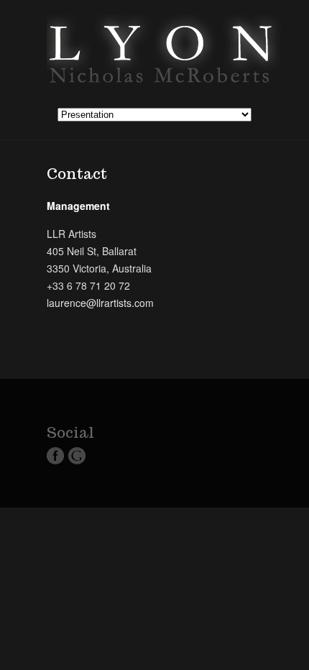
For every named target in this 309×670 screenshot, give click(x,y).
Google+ (77, 455)
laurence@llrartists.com (100, 302)
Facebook (55, 455)
